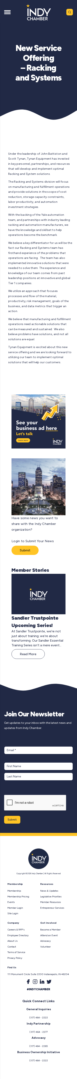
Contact (11, 946)
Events (11, 902)
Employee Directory (18, 935)
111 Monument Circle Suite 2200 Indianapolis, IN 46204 (38, 974)
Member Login (15, 907)
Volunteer (45, 946)
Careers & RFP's (15, 929)
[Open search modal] (69, 12)
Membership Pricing (18, 896)
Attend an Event (49, 935)
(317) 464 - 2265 (38, 1046)
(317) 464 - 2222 (38, 1017)
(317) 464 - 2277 (38, 1032)
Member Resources (50, 902)
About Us (12, 941)
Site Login (12, 913)
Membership (14, 890)
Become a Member (50, 929)
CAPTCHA (12, 791)
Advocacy (45, 941)
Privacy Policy (14, 958)
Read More (28, 654)
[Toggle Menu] (7, 12)
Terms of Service (16, 952)
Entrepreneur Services (52, 907)
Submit (25, 550)
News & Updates (49, 890)
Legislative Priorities (50, 896)
